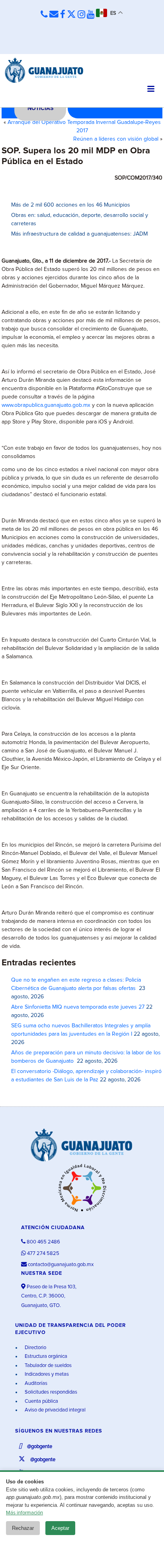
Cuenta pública (40, 1401)
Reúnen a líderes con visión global (115, 139)
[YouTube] (90, 14)
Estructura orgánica (45, 1356)
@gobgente (39, 1446)
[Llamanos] (44, 14)
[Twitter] (71, 14)
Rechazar (23, 1528)
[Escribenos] (54, 14)
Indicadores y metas (46, 1374)
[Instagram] (81, 14)
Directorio (34, 1347)
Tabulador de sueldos (47, 1365)
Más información (24, 1513)
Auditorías (35, 1383)
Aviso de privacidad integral (54, 1410)
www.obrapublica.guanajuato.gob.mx (46, 405)
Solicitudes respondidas (50, 1392)
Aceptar (60, 1528)
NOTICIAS (40, 108)
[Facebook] (62, 14)
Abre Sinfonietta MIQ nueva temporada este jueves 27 (77, 1007)
